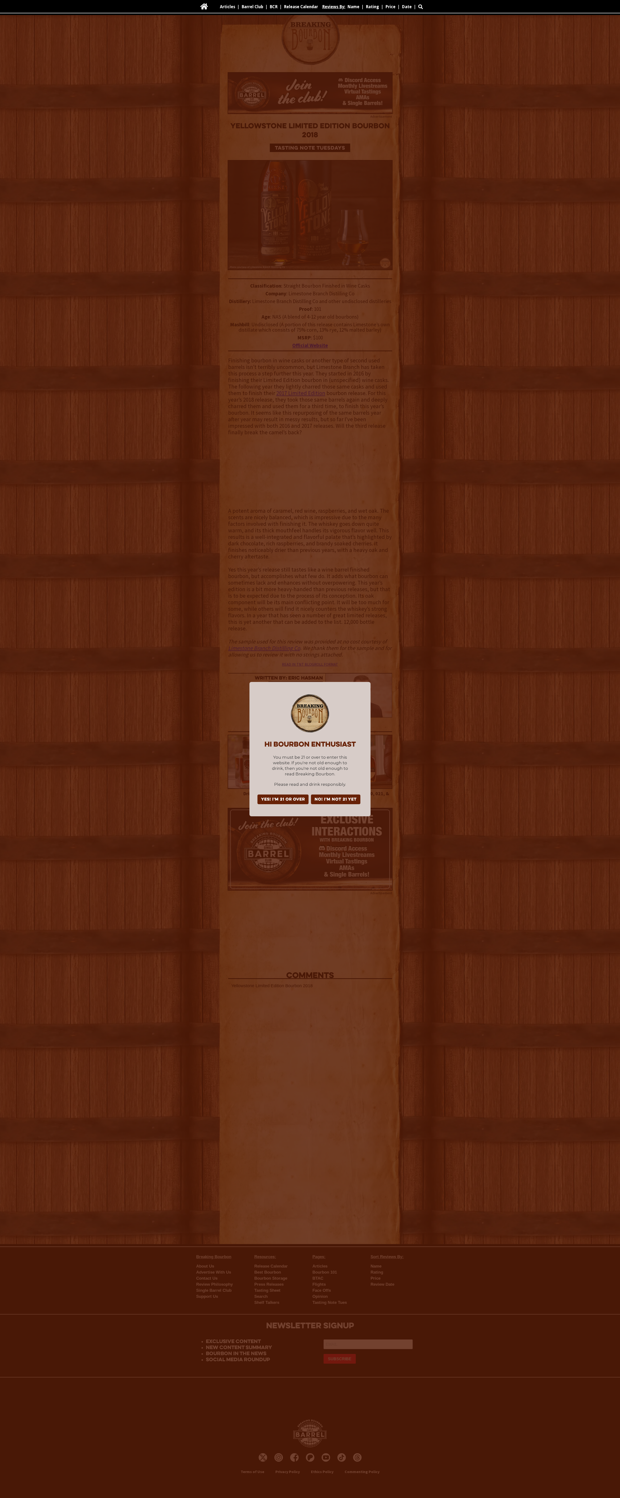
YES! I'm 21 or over (283, 799)
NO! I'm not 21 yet (336, 799)
